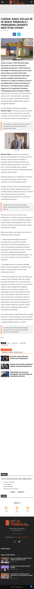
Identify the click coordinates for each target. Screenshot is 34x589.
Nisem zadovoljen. (8, 486)
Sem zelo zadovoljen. (9, 482)
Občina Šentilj (5, 345)
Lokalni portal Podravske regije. (17, 528)
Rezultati (21, 492)
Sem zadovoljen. (8, 484)
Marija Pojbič (23, 343)
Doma (2, 15)
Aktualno (3, 360)
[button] (31, 2)
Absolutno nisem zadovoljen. (11, 488)
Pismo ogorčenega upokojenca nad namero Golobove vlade (21, 558)
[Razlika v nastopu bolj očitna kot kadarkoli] (5, 358)
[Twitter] (19, 541)
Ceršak (8, 343)
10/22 (20, 511)
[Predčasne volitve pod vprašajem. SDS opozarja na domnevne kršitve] (5, 374)
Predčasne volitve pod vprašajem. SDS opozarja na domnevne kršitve (21, 374)
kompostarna (15, 343)
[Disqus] (17, 406)
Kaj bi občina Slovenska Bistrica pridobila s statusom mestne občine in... (21, 575)
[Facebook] (14, 541)
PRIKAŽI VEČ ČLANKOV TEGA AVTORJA (12, 352)
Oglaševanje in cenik (17, 533)
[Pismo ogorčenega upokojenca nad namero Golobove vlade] (5, 560)
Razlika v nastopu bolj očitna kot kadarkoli (19, 357)
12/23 (31, 511)
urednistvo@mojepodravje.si (21, 537)
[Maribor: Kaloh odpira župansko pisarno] (5, 568)
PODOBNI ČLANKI (6, 350)
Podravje (7, 15)
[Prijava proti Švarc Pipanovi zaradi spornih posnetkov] (5, 366)
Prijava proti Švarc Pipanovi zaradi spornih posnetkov (21, 365)
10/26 (9, 511)
